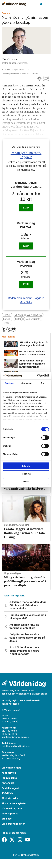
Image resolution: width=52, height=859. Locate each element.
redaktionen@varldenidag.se (16, 746)
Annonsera (8, 783)
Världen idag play (12, 808)
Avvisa (26, 481)
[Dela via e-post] (48, 79)
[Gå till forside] (14, 4)
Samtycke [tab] (9, 383)
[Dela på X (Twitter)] (44, 79)
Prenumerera (9, 777)
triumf (7, 315)
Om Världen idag (11, 767)
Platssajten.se (10, 813)
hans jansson (32, 319)
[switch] (45, 437)
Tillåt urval (26, 474)
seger (6, 323)
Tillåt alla (26, 466)
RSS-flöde (7, 793)
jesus (18, 319)
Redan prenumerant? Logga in (26, 298)
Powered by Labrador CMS (26, 855)
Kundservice (9, 772)
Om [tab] (42, 383)
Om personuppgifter (13, 823)
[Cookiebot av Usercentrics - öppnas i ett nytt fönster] (37, 375)
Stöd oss (7, 818)
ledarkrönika (34, 315)
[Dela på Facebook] (39, 79)
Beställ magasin (11, 788)
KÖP (26, 207)
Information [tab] (26, 383)
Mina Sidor (26, 302)
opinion (19, 315)
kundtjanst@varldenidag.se (15, 737)
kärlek (7, 319)
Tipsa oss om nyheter (14, 803)
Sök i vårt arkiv (10, 798)
